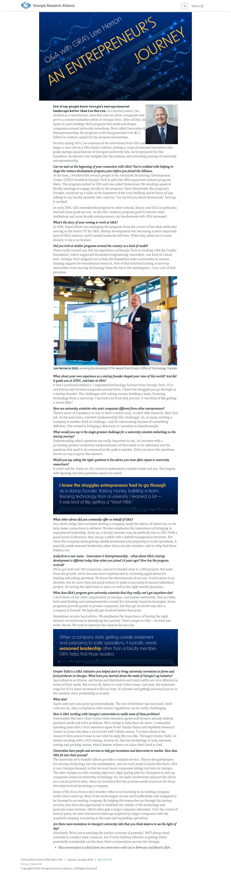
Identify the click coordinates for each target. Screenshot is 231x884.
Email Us (36, 864)
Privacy (25, 864)
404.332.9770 (105, 859)
